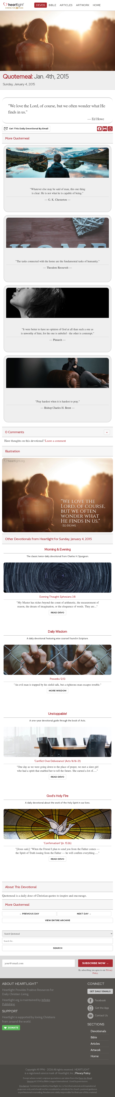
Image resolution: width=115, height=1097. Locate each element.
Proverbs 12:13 (57, 678)
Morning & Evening (57, 549)
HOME (97, 5)
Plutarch (57, 340)
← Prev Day (29, 913)
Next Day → (84, 913)
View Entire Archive (57, 920)
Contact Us (101, 1015)
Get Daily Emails (100, 991)
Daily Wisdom (57, 631)
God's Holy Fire (57, 796)
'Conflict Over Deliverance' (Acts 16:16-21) (57, 761)
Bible (52, 5)
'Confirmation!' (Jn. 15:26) (57, 843)
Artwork (82, 5)
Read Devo (57, 612)
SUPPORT (10, 1011)
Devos (40, 5)
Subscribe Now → (95, 963)
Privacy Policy (82, 1073)
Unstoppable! (57, 713)
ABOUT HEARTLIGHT (20, 984)
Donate (11, 1028)
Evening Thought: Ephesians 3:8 (58, 596)
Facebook (100, 1000)
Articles (66, 5)
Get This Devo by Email (28, 128)
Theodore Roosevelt (57, 267)
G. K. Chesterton (57, 199)
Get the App (102, 1007)
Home (95, 1056)
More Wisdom (57, 690)
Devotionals (98, 1031)
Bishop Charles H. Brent (57, 408)
